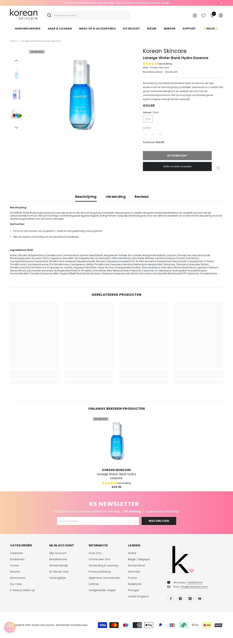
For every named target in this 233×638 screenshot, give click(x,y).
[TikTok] (190, 598)
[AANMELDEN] (195, 15)
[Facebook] (170, 598)
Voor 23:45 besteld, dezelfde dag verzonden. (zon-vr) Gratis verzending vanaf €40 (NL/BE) (116, 2)
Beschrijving (85, 196)
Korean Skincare (165, 51)
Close (221, 3)
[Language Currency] (221, 15)
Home (13, 41)
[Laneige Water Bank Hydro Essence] (116, 440)
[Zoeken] (87, 15)
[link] (34, 376)
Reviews (142, 196)
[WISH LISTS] (204, 15)
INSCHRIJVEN (159, 521)
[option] (116, 3)
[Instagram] (180, 598)
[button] (16, 60)
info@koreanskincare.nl (194, 586)
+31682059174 (194, 582)
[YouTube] (199, 598)
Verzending (116, 196)
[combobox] (90, 15)
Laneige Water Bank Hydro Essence (116, 476)
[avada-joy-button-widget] (9, 627)
